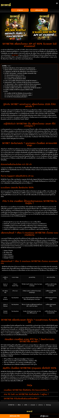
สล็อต (19, 405)
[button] (57, 3)
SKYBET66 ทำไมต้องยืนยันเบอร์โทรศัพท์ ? (21, 398)
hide (9, 66)
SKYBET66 (15, 55)
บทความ (40, 405)
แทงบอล (33, 405)
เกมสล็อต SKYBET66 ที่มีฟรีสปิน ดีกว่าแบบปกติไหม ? (26, 390)
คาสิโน (25, 405)
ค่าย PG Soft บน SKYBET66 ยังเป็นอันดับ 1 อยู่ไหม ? (26, 394)
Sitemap (48, 405)
